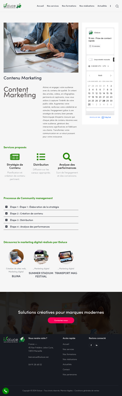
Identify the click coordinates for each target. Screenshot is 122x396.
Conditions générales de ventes (87, 390)
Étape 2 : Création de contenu (26, 213)
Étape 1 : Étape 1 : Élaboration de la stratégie (34, 206)
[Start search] (116, 6)
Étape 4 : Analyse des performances (30, 226)
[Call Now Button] (5, 391)
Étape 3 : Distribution (21, 220)
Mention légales (67, 390)
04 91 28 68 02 (35, 364)
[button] (41, 207)
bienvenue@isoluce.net (38, 357)
